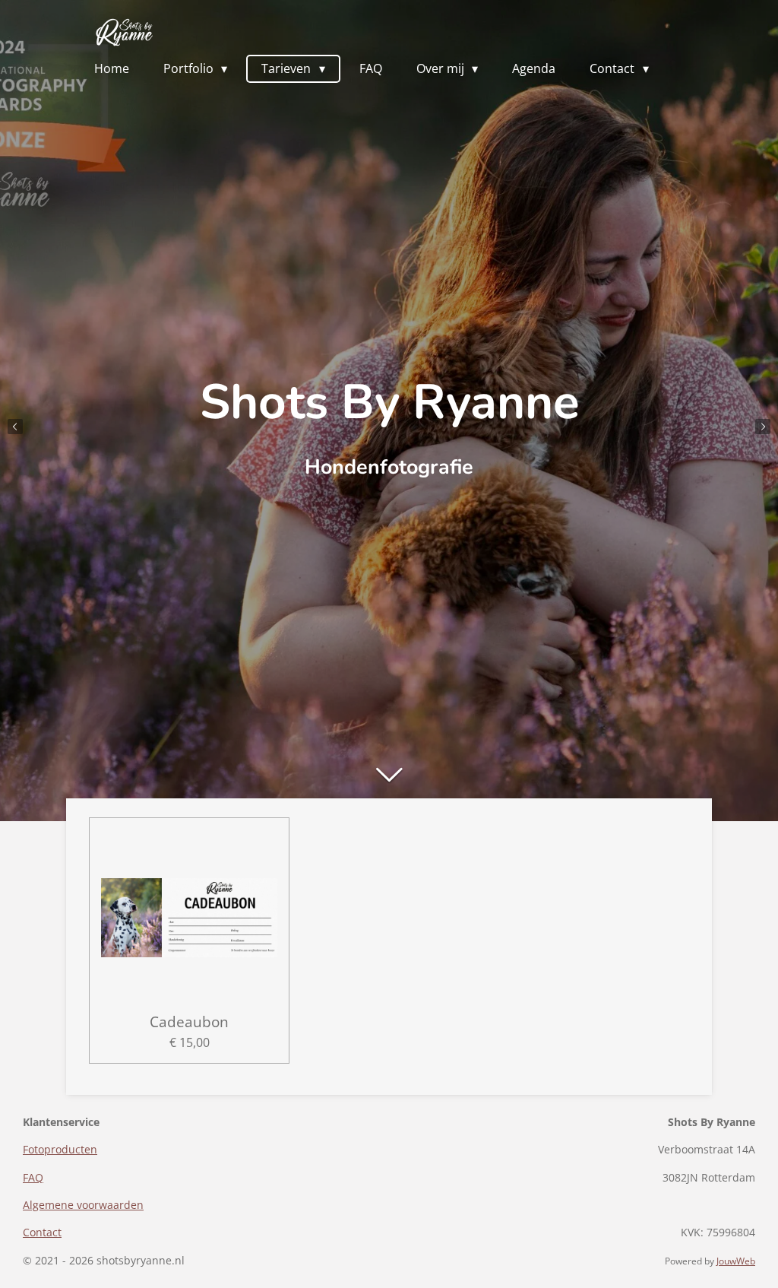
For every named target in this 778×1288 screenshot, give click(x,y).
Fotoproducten (60, 1149)
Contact (42, 1232)
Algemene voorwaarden (83, 1205)
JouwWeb (735, 1261)
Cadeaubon (189, 1022)
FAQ (33, 1177)
